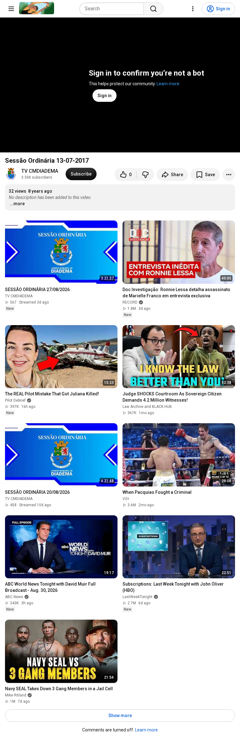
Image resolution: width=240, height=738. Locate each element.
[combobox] (113, 8)
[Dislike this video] (145, 174)
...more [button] (17, 203)
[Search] (153, 8)
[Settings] (193, 8)
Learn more (168, 83)
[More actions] (228, 174)
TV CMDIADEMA (39, 171)
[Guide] (11, 8)
